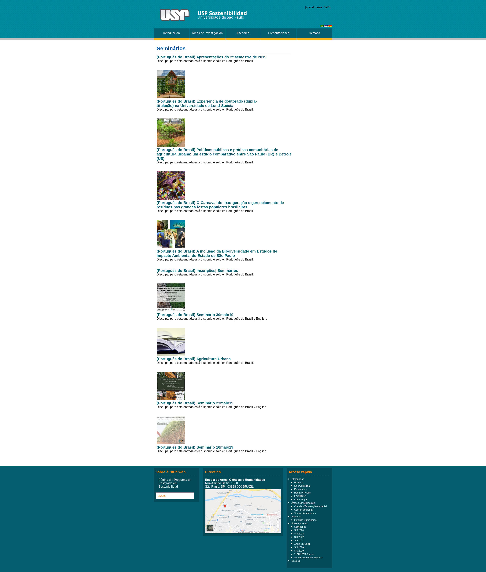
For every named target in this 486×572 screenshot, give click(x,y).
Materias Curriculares (305, 520)
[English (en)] (326, 26)
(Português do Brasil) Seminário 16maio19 (195, 447)
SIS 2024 (299, 530)
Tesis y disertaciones (305, 513)
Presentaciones (278, 33)
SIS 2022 (299, 537)
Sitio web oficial (302, 486)
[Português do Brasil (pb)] (322, 26)
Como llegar (300, 499)
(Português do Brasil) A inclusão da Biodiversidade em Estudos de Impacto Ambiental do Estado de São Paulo (217, 253)
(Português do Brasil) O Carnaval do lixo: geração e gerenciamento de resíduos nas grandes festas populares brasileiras (220, 205)
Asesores (243, 33)
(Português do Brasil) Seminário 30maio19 (195, 315)
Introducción (171, 33)
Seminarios (300, 527)
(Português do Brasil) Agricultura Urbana (194, 359)
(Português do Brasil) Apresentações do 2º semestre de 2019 (211, 57)
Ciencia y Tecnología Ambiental (310, 506)
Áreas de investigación (207, 33)
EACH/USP (300, 496)
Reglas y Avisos (302, 492)
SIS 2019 (299, 550)
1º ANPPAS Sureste (304, 554)
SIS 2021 (299, 540)
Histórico (298, 482)
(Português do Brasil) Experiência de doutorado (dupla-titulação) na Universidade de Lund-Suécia (207, 103)
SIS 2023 (299, 533)
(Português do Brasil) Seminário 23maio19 (195, 403)
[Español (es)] (330, 26)
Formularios (300, 489)
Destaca (314, 33)
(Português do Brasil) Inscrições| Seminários (197, 270)
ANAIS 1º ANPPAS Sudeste (308, 557)
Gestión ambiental (303, 509)
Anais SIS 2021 (302, 544)
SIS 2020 (299, 547)
